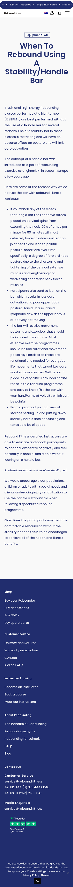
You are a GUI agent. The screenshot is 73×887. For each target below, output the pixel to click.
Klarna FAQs (13, 665)
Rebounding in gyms (19, 731)
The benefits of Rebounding (25, 724)
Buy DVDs (11, 615)
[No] (68, 873)
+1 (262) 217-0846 (28, 793)
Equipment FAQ (37, 35)
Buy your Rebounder (19, 600)
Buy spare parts (16, 622)
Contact (10, 657)
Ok (37, 881)
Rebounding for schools (22, 738)
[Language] (46, 12)
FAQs (8, 746)
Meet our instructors (20, 702)
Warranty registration (21, 650)
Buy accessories (16, 608)
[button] (67, 13)
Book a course (15, 694)
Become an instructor (21, 687)
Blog (7, 753)
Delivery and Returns (20, 643)
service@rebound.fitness (23, 781)
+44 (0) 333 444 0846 (32, 787)
